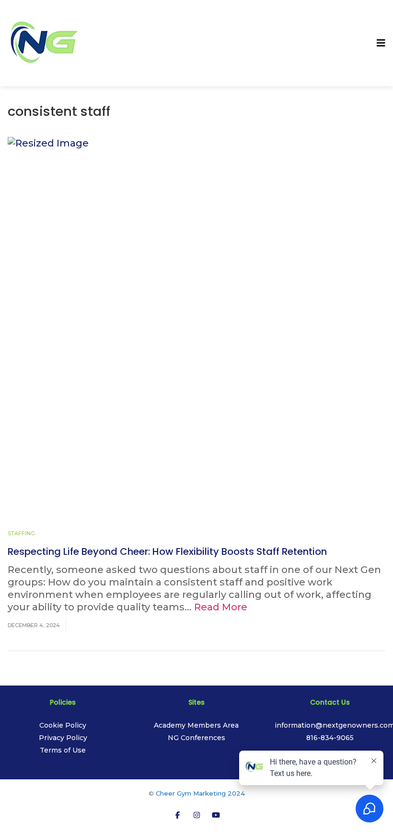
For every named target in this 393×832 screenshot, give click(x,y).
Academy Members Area (196, 725)
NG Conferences (196, 737)
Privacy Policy (63, 737)
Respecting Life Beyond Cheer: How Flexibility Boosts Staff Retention (167, 551)
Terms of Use (63, 750)
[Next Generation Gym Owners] (44, 42)
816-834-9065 (330, 737)
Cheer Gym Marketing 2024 (200, 793)
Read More (220, 607)
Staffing (21, 533)
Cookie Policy (62, 725)
